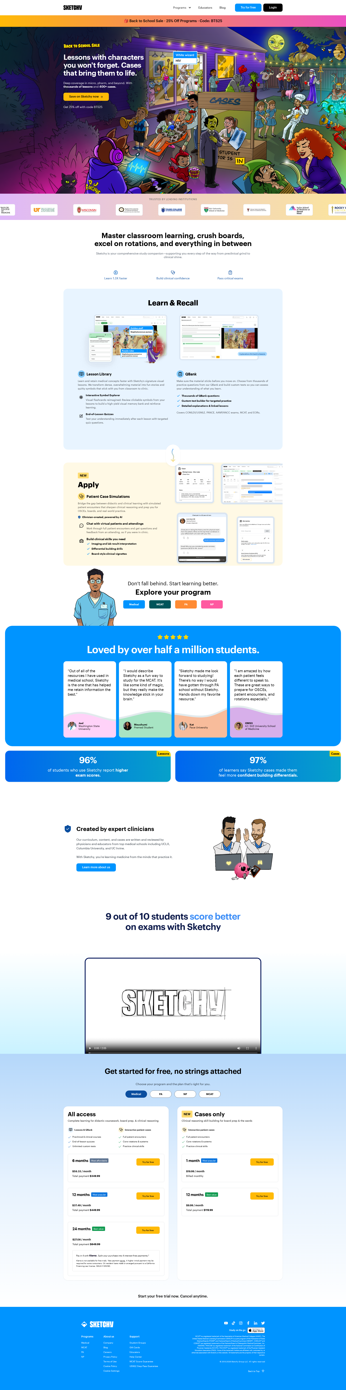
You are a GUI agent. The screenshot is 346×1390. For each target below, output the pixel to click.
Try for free (248, 7)
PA (82, 1352)
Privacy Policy (110, 1356)
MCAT (84, 1347)
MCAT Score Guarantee (141, 1361)
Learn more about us (96, 867)
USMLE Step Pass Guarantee (144, 1366)
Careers (107, 1352)
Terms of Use (110, 1361)
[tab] (136, 1094)
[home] (72, 7)
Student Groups (138, 1342)
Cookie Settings (111, 1370)
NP (82, 1356)
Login (273, 7)
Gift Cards (135, 1347)
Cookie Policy (110, 1366)
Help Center (136, 1356)
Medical (85, 1342)
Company (108, 1342)
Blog (222, 7)
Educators (205, 7)
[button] (182, 7)
